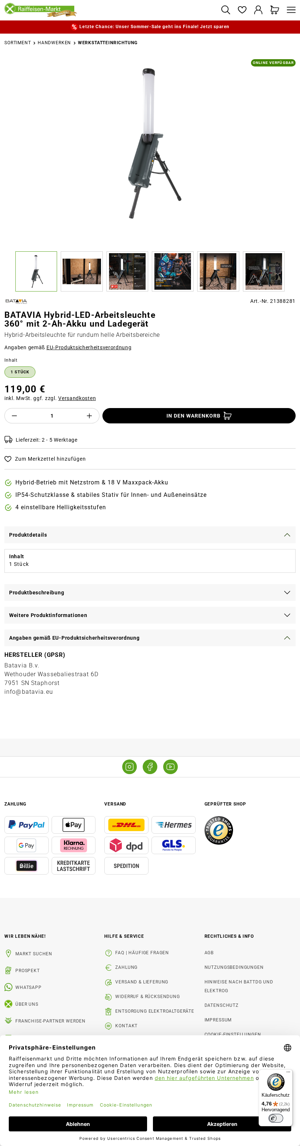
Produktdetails (28, 535)
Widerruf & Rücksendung (147, 996)
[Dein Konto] (258, 10)
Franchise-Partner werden (50, 1021)
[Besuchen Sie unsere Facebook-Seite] (150, 766)
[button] (38, 271)
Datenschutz (222, 1005)
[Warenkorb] (275, 10)
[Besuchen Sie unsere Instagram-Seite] (129, 766)
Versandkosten (77, 398)
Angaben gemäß (68, 347)
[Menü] (289, 10)
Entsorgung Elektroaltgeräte (154, 1011)
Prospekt (27, 970)
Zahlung (126, 967)
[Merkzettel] (242, 10)
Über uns (26, 1004)
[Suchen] (225, 10)
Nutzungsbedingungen (234, 967)
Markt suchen (33, 953)
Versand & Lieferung (141, 982)
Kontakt (126, 1025)
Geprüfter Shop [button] (225, 804)
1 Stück (20, 372)
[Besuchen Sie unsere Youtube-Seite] (170, 766)
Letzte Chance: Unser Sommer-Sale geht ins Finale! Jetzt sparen (154, 26)
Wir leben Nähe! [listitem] (25, 936)
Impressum (218, 1020)
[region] (150, 175)
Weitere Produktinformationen (48, 615)
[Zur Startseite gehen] (109, 10)
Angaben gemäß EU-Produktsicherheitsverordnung (74, 638)
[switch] (276, 1118)
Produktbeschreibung (36, 592)
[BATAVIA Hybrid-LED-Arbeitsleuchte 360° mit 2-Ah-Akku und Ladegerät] (150, 143)
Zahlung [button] (15, 804)
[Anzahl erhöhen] (90, 415)
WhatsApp (28, 987)
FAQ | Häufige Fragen (142, 952)
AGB (209, 952)
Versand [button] (115, 804)
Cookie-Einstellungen (233, 1034)
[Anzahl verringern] (14, 415)
